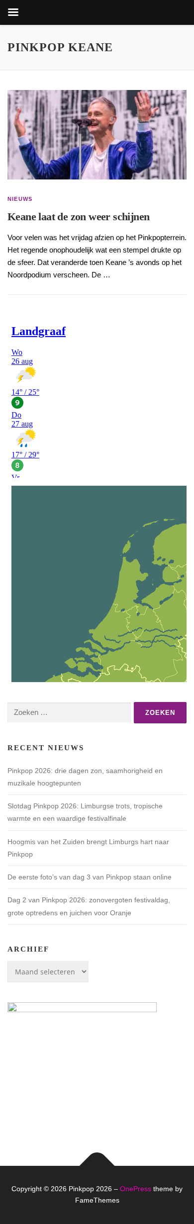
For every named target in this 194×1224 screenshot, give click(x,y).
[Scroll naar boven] (97, 1165)
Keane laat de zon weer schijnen (78, 216)
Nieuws (19, 199)
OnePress (135, 1189)
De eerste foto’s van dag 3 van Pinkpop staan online (89, 877)
